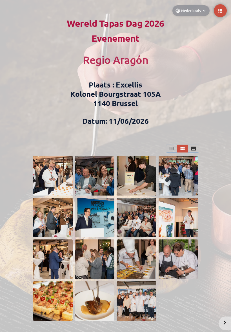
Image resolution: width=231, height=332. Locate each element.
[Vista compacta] (171, 148)
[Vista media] (182, 148)
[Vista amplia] (193, 148)
